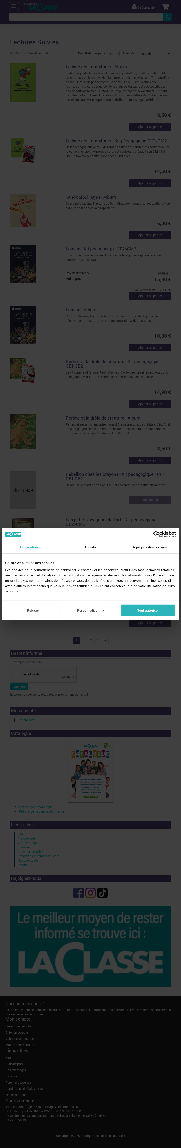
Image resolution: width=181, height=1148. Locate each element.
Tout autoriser (148, 610)
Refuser (33, 610)
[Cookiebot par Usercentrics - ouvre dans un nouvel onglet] (156, 534)
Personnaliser (88, 610)
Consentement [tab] (31, 547)
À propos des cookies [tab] (150, 547)
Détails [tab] (90, 547)
